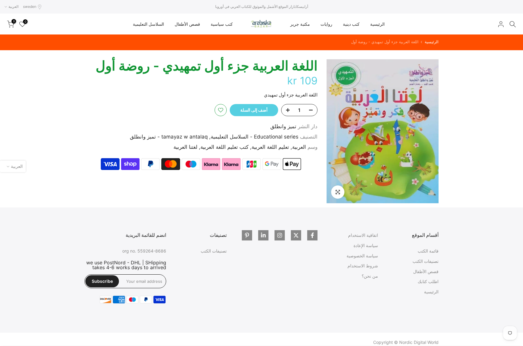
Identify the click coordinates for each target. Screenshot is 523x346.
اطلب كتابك (428, 281)
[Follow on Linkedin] (263, 235)
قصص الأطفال (187, 24)
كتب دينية (351, 24)
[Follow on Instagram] (280, 235)
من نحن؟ (370, 276)
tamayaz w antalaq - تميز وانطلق (169, 137)
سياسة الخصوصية (362, 255)
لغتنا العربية (185, 147)
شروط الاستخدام (362, 265)
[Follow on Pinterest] (247, 235)
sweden (29, 6)
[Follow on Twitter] (296, 235)
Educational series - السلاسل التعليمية (254, 137)
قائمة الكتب (428, 250)
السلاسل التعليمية (148, 24)
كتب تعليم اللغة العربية (224, 147)
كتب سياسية (222, 24)
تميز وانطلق (283, 126)
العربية (299, 147)
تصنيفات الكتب (426, 261)
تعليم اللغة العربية (270, 147)
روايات (326, 24)
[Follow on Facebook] (312, 235)
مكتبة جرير (300, 24)
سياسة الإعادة (366, 245)
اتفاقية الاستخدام (363, 235)
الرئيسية (377, 24)
